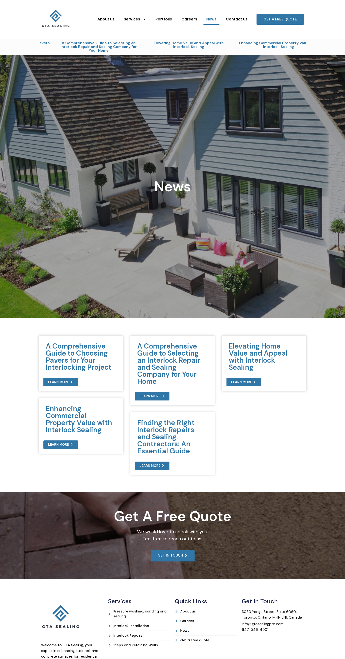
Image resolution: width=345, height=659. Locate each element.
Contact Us (237, 19)
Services (132, 19)
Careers (189, 19)
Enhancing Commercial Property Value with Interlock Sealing (255, 44)
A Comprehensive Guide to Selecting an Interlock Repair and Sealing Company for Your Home (75, 46)
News (211, 19)
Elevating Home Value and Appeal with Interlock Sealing (165, 44)
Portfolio (163, 19)
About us (106, 19)
